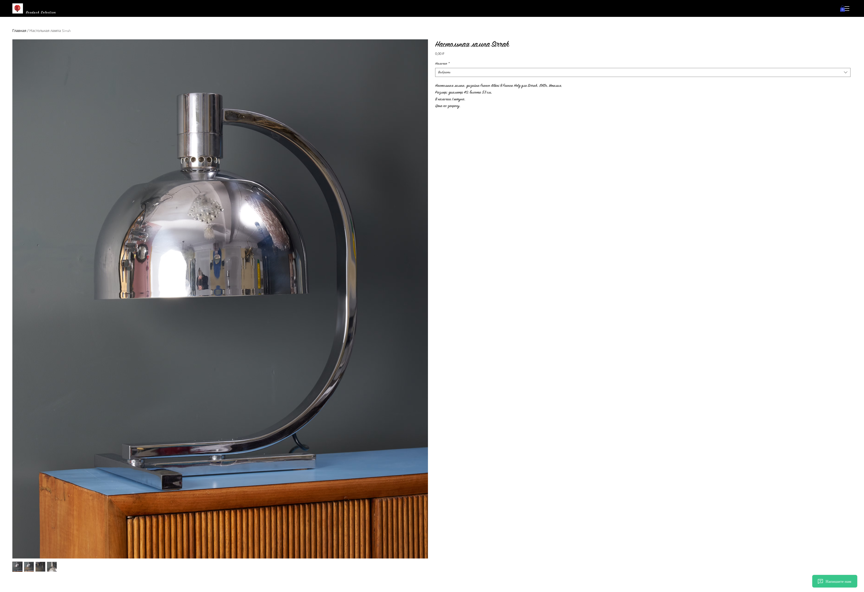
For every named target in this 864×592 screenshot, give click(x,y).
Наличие (442, 63)
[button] (847, 9)
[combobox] (643, 72)
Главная (19, 31)
